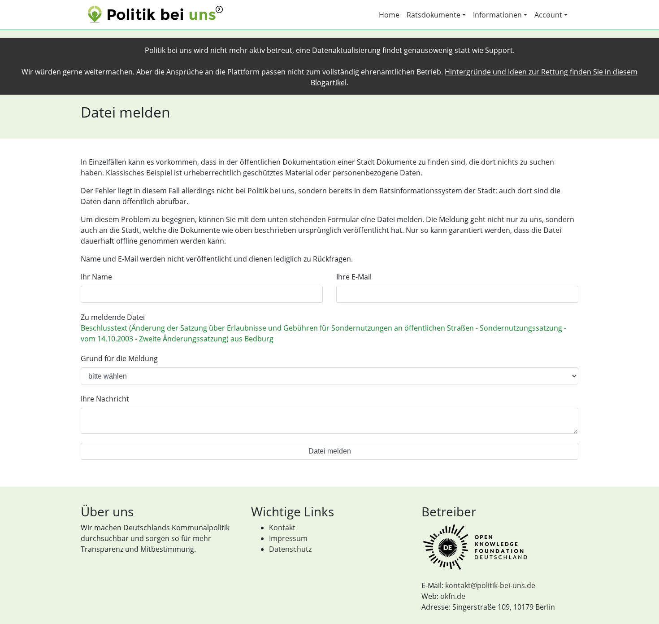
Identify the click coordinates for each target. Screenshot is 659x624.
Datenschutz (290, 549)
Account (548, 15)
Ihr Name (96, 277)
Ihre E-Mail (354, 277)
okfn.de (452, 596)
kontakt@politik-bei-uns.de (490, 585)
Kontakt (282, 527)
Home (389, 15)
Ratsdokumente (433, 15)
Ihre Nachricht (105, 399)
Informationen (497, 15)
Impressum (288, 538)
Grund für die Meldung (119, 358)
